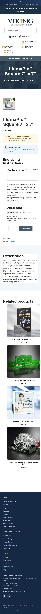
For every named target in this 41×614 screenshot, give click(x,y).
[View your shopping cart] (12, 36)
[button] (12, 100)
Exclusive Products (9, 501)
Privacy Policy (8, 542)
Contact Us (7, 536)
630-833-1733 (23, 4)
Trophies (6, 511)
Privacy (5, 611)
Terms (11, 611)
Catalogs (6, 563)
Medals (5, 514)
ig (9, 596)
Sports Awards (8, 517)
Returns (18, 611)
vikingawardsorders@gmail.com (27, 8)
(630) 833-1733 (10, 8)
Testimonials (7, 560)
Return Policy (7, 539)
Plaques (5, 508)
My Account (7, 548)
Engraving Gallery (9, 567)
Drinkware (6, 520)
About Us (6, 557)
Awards (14, 80)
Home (6, 80)
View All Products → (10, 527)
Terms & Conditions (10, 545)
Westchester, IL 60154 (31, 42)
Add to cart (25, 229)
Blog (4, 570)
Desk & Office (8, 524)
